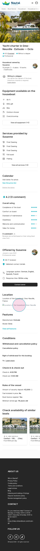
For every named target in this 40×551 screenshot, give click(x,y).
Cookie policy (12, 483)
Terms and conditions (15, 486)
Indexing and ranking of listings (18, 493)
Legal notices (12, 488)
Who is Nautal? (13, 478)
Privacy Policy (12, 481)
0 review (11, 53)
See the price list (9, 183)
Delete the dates (8, 187)
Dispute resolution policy (16, 496)
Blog (9, 491)
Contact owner (20, 284)
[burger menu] (33, 3)
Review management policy (17, 498)
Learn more (10, 361)
